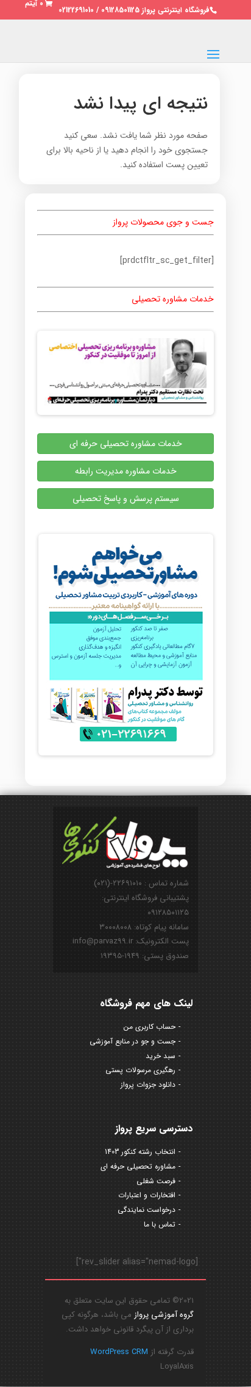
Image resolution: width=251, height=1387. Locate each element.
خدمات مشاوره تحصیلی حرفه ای (125, 443)
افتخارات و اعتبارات (146, 1195)
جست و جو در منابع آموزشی (132, 1041)
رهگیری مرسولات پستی (140, 1070)
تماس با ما (159, 1224)
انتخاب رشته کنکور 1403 (140, 1152)
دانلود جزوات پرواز (148, 1084)
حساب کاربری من (149, 1026)
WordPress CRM (119, 1352)
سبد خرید (160, 1056)
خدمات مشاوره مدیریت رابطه (126, 471)
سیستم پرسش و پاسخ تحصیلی (125, 498)
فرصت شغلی (155, 1181)
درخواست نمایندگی (146, 1210)
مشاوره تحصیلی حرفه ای (138, 1166)
